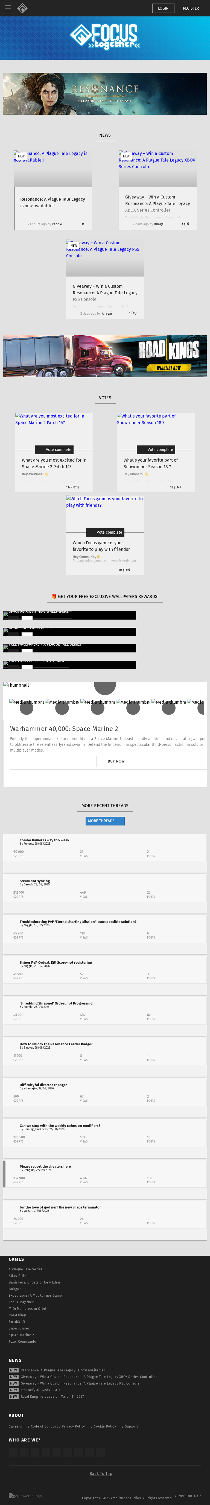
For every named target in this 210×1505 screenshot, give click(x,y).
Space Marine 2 (21, 1335)
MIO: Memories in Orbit (27, 1309)
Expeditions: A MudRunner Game (35, 1295)
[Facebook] (127, 778)
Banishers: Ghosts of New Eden (34, 1282)
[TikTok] (35, 1452)
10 (124, 570)
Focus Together (21, 1302)
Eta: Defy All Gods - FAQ (40, 1390)
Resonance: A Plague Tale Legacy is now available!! (63, 1370)
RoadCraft (17, 1322)
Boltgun (15, 1289)
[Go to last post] (105, 867)
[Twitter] (96, 778)
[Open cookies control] (139, 8)
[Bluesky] (89, 1452)
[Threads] (78, 1452)
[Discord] (142, 778)
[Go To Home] (24, 8)
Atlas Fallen (18, 1276)
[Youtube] (111, 778)
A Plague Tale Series (26, 1269)
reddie (57, 224)
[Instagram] (81, 778)
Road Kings (18, 1315)
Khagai (159, 224)
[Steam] (56, 1452)
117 (72, 487)
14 (175, 487)
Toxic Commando (22, 1341)
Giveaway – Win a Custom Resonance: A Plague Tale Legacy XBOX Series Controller (89, 1377)
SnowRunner (19, 1328)
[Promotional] (105, 113)
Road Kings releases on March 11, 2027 (52, 1396)
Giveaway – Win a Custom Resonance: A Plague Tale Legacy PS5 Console (80, 1383)
